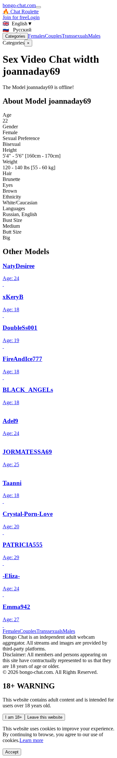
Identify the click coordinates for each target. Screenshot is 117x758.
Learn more (31, 740)
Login (33, 17)
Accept (12, 752)
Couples (53, 36)
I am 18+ (13, 717)
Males (94, 36)
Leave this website (44, 717)
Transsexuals (75, 36)
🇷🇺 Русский (17, 29)
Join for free (15, 17)
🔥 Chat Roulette (21, 11)
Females (36, 36)
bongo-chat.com (19, 5)
